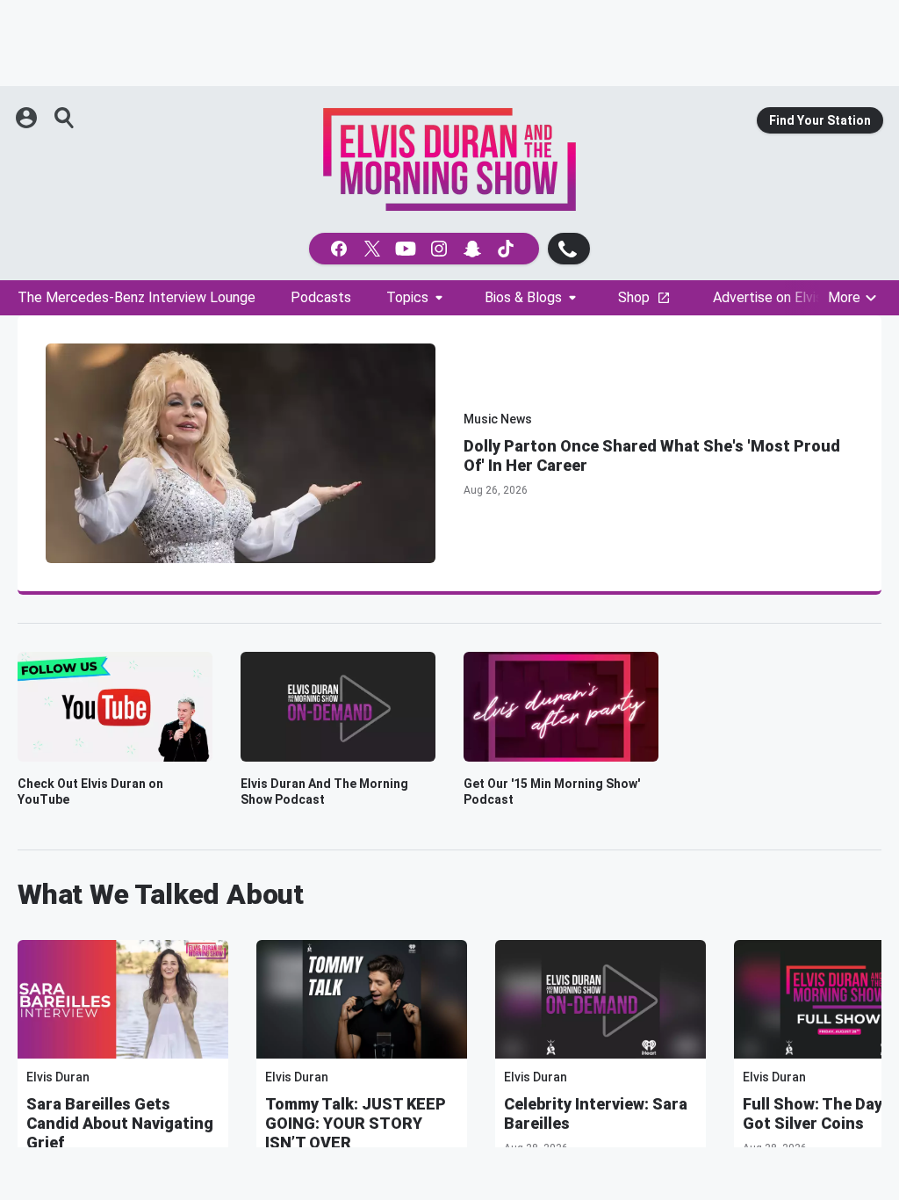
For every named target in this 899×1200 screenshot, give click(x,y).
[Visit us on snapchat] (474, 248)
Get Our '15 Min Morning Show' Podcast (552, 791)
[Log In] (28, 117)
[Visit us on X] (374, 248)
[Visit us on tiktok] (507, 248)
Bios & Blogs (523, 297)
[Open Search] (65, 117)
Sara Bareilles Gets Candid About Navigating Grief (119, 1123)
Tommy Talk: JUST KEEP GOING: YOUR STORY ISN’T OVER (355, 1123)
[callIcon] (569, 248)
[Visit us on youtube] (407, 248)
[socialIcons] (424, 248)
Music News (498, 419)
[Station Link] (449, 159)
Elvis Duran (58, 1077)
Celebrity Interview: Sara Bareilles (595, 1113)
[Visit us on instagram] (440, 248)
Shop (634, 297)
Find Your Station (820, 120)
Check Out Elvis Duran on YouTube (90, 791)
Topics (407, 297)
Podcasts (321, 297)
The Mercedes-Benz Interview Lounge (136, 297)
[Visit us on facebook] (340, 248)
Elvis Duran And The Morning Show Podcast (324, 791)
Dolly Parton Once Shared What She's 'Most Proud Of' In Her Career (652, 455)
